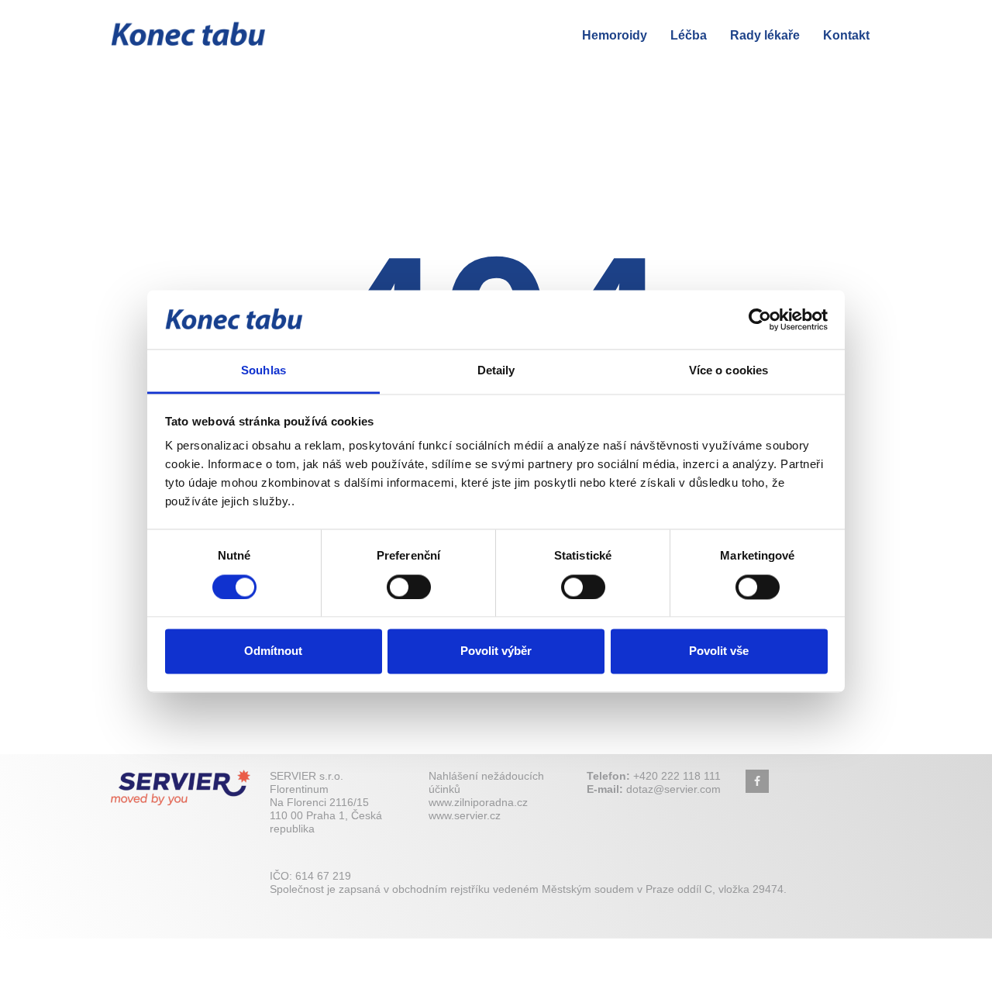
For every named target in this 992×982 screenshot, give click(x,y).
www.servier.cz (465, 815)
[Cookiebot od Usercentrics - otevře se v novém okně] (760, 319)
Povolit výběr (496, 651)
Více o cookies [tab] (728, 370)
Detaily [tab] (496, 370)
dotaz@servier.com (673, 789)
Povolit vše (719, 651)
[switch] (409, 586)
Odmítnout (273, 651)
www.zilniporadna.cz (478, 802)
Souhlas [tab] (263, 370)
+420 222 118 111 (677, 776)
